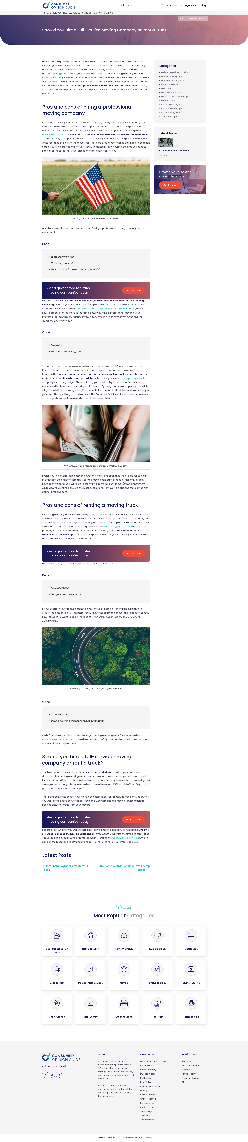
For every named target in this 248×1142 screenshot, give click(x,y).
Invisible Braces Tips (172, 84)
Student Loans (147, 1107)
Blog (203, 5)
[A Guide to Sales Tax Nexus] (166, 142)
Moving (143, 1090)
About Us (171, 5)
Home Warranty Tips (172, 80)
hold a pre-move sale (133, 378)
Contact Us (187, 1069)
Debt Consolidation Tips (174, 72)
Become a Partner (191, 1065)
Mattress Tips (169, 88)
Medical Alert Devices (151, 1086)
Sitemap (149, 1137)
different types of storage (118, 526)
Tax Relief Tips (169, 116)
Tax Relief (145, 1115)
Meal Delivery (146, 1082)
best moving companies (60, 73)
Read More (163, 155)
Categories (187, 5)
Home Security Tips (172, 76)
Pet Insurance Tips (171, 108)
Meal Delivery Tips (171, 92)
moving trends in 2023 (54, 134)
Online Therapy (148, 1094)
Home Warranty (148, 1069)
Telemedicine (147, 1119)
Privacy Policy (189, 1073)
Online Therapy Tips (172, 104)
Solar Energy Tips (170, 112)
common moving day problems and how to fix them (106, 308)
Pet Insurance (147, 1103)
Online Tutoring (148, 1098)
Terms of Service (190, 1078)
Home (45, 13)
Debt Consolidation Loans (153, 1061)
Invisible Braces (147, 1073)
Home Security (147, 1065)
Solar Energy (146, 1111)
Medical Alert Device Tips (175, 96)
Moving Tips (168, 100)
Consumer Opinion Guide (126, 838)
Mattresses (145, 1078)
